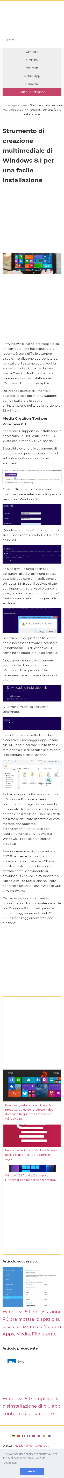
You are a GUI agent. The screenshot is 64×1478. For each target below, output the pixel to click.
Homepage (9, 105)
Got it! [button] (32, 1471)
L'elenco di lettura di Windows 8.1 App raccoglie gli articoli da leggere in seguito (31, 1155)
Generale (32, 51)
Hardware (32, 84)
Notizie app (32, 76)
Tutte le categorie (32, 92)
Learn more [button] (11, 1462)
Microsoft (32, 68)
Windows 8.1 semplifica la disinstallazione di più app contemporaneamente (32, 1406)
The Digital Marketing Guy (31, 1445)
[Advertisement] (32, 19)
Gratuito (32, 60)
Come (23, 105)
